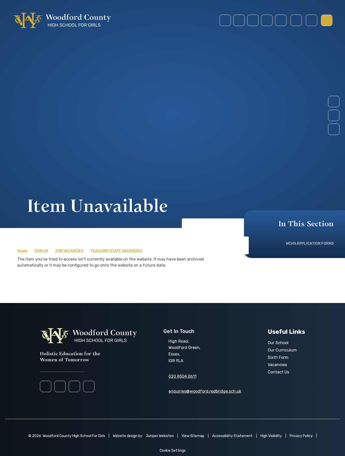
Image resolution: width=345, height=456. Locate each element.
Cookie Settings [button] (173, 450)
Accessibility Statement (232, 436)
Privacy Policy (301, 436)
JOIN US (41, 251)
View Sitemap (193, 436)
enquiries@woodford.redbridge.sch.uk (204, 391)
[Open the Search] (296, 20)
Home (22, 251)
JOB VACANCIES (69, 251)
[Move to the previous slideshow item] (333, 115)
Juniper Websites (160, 436)
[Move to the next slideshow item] (333, 101)
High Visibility (271, 436)
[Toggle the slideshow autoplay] (333, 129)
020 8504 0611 (182, 376)
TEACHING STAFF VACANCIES (116, 251)
